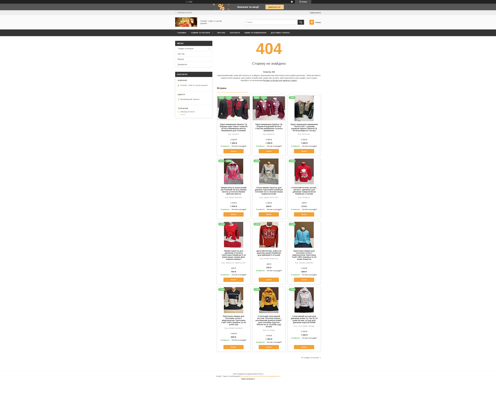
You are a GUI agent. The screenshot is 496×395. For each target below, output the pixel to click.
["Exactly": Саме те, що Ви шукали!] (186, 26)
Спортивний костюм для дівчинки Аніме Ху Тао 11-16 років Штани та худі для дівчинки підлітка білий (304, 319)
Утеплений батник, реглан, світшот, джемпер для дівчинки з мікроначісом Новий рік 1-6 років (304, 191)
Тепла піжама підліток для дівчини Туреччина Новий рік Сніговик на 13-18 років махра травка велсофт (269, 191)
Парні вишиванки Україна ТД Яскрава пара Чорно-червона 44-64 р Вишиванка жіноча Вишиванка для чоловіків (233, 127)
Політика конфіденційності (271, 376)
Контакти (235, 33)
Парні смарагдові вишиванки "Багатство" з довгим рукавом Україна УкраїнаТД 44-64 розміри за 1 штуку (304, 127)
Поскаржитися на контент (250, 376)
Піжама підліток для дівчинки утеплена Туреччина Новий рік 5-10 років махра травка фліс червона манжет (234, 255)
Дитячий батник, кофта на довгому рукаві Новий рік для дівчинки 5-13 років (268, 253)
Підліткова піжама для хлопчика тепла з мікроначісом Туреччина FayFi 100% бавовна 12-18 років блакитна (304, 255)
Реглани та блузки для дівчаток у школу (280, 80)
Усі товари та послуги (310, 358)
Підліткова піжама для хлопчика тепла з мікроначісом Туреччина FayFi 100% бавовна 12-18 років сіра (234, 320)
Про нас (221, 33)
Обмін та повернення (255, 33)
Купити (233, 151)
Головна (181, 33)
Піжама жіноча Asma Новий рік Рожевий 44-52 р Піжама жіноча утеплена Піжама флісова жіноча (233, 191)
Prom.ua (260, 374)
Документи (182, 64)
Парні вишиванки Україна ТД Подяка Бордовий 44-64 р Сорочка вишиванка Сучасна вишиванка (268, 127)
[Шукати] (301, 22)
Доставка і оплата (280, 33)
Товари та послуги (200, 33)
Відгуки (181, 59)
